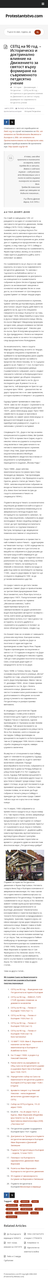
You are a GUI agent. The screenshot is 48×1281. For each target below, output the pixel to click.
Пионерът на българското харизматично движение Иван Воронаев (25, 1160)
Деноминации (30, 87)
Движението (12, 1205)
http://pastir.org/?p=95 (18, 146)
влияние (25, 1201)
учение (34, 1213)
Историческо (12, 1209)
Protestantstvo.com (24, 15)
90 (16, 1201)
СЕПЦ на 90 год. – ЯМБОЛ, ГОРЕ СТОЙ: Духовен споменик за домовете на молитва (26, 1000)
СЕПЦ (9, 1213)
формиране (12, 1217)
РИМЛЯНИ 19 (33, 1243)
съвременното (22, 1213)
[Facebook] (6, 122)
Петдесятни (15, 90)
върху (35, 1201)
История (17, 87)
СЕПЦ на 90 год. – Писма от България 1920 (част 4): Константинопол (23, 1033)
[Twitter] (12, 122)
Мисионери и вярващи (30, 1186)
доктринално (26, 1205)
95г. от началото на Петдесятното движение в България (23, 134)
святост (39, 1209)
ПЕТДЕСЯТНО (26, 1209)
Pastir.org (8, 131)
